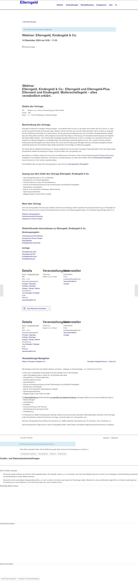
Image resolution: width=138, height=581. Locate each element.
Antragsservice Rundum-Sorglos (32, 219)
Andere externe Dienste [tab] (7, 523)
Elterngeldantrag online (29, 252)
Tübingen (31, 288)
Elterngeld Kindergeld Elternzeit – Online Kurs (101, 361)
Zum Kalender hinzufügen (36, 308)
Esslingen (25, 284)
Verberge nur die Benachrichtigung (29, 578)
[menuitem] (59, 5)
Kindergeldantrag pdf (28, 259)
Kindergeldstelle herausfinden (31, 243)
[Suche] (116, 5)
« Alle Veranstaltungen (29, 22)
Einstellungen (62, 454)
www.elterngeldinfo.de (29, 300)
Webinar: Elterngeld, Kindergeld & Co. (34, 361)
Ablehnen (53, 454)
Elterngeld (29, 293)
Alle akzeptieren (43, 454)
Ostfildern (25, 286)
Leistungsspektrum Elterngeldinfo (78, 164)
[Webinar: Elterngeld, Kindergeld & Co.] (1, 290)
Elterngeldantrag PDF (28, 254)
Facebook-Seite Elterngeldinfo (102, 158)
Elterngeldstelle (27, 240)
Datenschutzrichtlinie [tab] (6, 564)
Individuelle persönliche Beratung (32, 216)
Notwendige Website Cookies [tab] (9, 486)
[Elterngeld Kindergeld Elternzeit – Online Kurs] (136, 290)
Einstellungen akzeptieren (28, 454)
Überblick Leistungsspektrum (31, 214)
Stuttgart (24, 288)
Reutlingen (32, 286)
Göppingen (32, 284)
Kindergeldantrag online (29, 256)
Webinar (37, 288)
